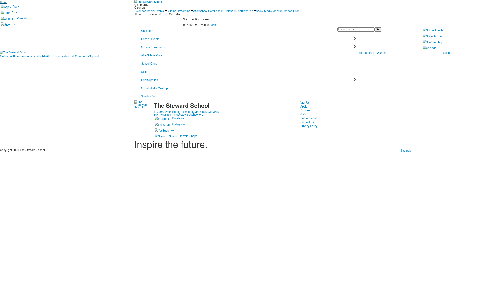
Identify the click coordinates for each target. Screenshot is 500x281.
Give (14, 24)
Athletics (51, 56)
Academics (34, 56)
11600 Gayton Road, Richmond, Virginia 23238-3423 (187, 112)
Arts (43, 56)
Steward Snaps (188, 136)
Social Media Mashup (154, 88)
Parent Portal (308, 118)
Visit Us (305, 102)
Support (94, 56)
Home (3, 2)
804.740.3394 (162, 114)
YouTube (176, 130)
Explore (305, 110)
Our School (7, 56)
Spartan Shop (149, 96)
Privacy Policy (308, 126)
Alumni (381, 53)
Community (82, 56)
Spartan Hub (366, 53)
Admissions (21, 56)
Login (446, 53)
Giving (304, 114)
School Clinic (149, 63)
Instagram (178, 124)
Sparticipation (149, 80)
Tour (14, 12)
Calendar (23, 18)
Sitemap (406, 150)
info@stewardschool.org (188, 114)
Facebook (178, 118)
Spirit (144, 72)
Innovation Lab (66, 56)
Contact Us (307, 122)
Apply (16, 6)
